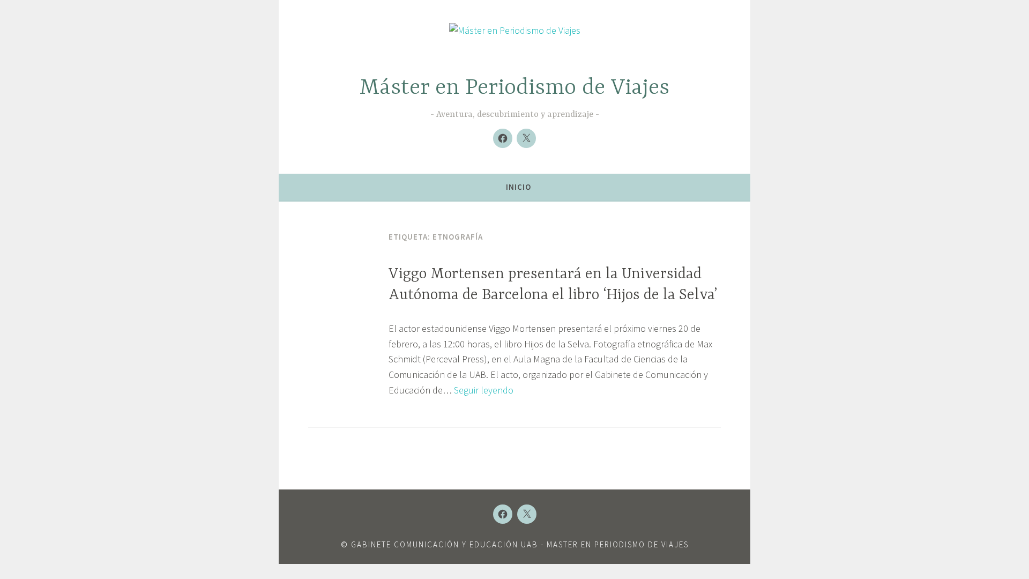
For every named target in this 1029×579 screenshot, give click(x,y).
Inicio (518, 187)
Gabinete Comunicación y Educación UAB (444, 544)
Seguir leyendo (483, 390)
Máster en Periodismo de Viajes (514, 88)
